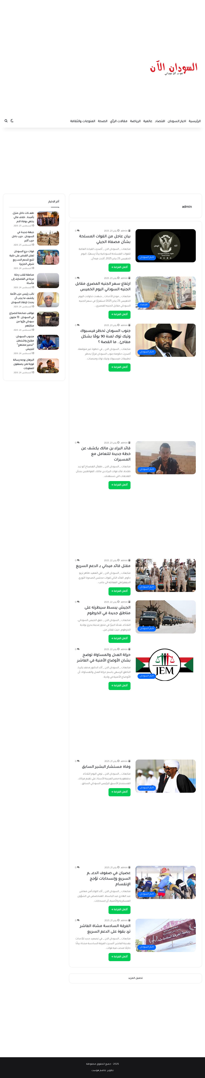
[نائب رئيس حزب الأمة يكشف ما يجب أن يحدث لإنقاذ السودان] (48, 299)
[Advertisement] (102, 25)
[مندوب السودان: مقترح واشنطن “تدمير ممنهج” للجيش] (48, 342)
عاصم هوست (98, 1070)
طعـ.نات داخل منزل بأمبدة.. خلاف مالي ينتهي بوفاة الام (23, 217)
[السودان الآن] (174, 68)
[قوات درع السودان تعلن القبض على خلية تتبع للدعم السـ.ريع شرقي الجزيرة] (48, 257)
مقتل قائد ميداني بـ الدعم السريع (103, 566)
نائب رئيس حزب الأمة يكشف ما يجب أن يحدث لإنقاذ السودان (22, 298)
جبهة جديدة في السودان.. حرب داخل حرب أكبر (23, 236)
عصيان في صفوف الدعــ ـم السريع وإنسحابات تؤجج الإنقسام (109, 879)
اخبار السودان (177, 121)
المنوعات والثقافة (82, 121)
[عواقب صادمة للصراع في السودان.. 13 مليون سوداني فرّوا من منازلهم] (48, 318)
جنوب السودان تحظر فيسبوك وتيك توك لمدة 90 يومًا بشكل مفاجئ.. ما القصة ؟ (105, 336)
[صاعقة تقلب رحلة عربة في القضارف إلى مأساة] (48, 280)
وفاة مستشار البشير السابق (106, 767)
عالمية (147, 121)
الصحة (102, 121)
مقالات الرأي (118, 121)
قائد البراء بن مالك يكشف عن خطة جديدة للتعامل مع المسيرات (106, 454)
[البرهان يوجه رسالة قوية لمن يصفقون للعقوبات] (48, 365)
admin (187, 207)
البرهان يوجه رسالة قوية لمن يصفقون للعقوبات (23, 364)
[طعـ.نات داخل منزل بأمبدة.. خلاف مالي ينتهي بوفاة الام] (48, 218)
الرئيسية (195, 121)
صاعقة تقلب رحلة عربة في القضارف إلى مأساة (22, 279)
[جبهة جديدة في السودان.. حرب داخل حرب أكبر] (48, 238)
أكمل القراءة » (120, 267)
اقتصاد (160, 121)
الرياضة (135, 121)
